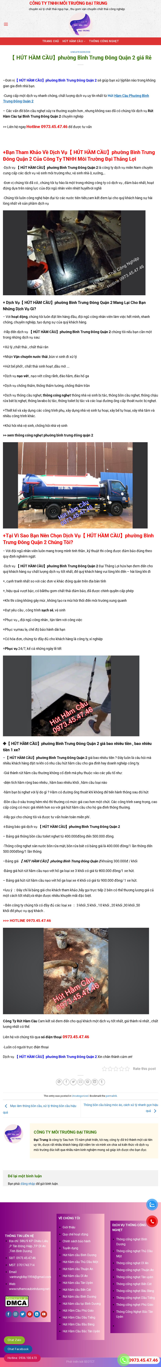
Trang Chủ (50, 41)
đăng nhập (28, 1184)
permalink (111, 1095)
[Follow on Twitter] (22, 1314)
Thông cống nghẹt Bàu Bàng (135, 1291)
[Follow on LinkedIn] (37, 1314)
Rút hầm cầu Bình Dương (79, 1296)
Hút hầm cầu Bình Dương (79, 1255)
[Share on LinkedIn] (94, 1082)
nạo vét (23, 376)
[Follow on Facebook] (8, 1314)
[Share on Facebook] (66, 1082)
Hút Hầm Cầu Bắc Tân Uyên (81, 1331)
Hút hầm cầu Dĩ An (75, 1276)
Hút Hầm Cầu (72, 41)
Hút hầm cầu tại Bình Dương (82, 1304)
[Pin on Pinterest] (87, 1082)
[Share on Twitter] (73, 1082)
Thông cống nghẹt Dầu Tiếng (135, 1298)
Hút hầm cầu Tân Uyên (78, 1283)
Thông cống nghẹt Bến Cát (134, 1284)
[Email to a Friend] (80, 1082)
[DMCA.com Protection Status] (16, 1301)
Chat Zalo (14, 1340)
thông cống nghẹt (56, 395)
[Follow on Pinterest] (30, 1314)
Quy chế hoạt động (75, 1234)
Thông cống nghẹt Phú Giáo (134, 1305)
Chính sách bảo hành (77, 1241)
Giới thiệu (69, 1227)
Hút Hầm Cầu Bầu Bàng (78, 1324)
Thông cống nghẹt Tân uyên (134, 1277)
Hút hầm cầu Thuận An (78, 1269)
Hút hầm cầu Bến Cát (77, 1290)
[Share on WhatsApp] (59, 1082)
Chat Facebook (18, 1349)
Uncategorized (80, 52)
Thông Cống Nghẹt (104, 41)
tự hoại (103, 410)
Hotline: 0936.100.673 (22, 1358)
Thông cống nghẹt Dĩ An (132, 1263)
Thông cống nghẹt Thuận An (135, 1270)
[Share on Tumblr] (102, 1082)
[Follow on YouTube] (44, 1314)
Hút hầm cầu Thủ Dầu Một (80, 1262)
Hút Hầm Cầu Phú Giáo (78, 1310)
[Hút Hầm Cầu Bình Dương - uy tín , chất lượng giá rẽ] (80, 24)
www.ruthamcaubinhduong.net (29, 1289)
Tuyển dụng (70, 1248)
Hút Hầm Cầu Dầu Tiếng (79, 1317)
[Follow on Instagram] (15, 1314)
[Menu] (6, 24)
